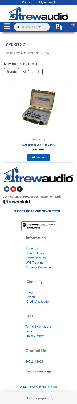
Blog (30, 292)
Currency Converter (38, 267)
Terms (42, 386)
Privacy (33, 386)
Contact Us (29, 2)
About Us (32, 248)
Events (31, 297)
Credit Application (38, 301)
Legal (29, 331)
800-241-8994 (34, 361)
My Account (47, 2)
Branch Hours (35, 253)
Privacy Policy (34, 336)
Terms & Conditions (38, 326)
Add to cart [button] (38, 157)
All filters (29, 72)
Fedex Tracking (36, 258)
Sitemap (52, 386)
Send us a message (38, 371)
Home (9, 52)
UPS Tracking (34, 262)
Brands (11, 72)
